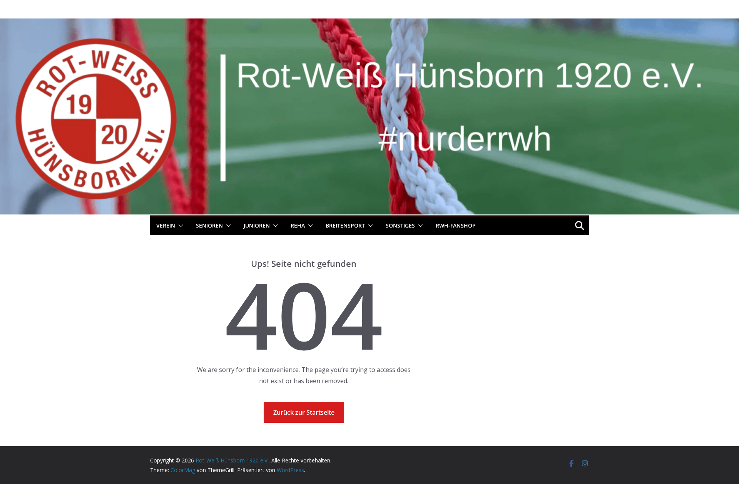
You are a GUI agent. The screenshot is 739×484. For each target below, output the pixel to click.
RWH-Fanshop (456, 225)
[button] (179, 225)
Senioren (209, 225)
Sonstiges (400, 225)
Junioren (257, 225)
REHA (298, 225)
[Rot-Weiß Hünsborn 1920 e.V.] (369, 24)
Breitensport (345, 225)
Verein (165, 225)
